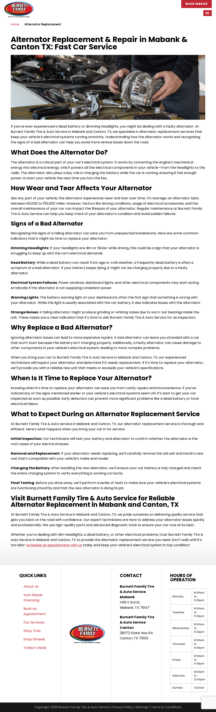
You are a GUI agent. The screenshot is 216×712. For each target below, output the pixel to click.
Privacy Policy (122, 707)
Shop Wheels (34, 639)
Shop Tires (32, 630)
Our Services (33, 622)
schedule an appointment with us (54, 545)
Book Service (196, 4)
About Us (30, 586)
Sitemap (141, 707)
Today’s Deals (34, 647)
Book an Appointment (34, 611)
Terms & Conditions (166, 707)
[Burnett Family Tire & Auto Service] (19, 4)
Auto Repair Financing (33, 597)
